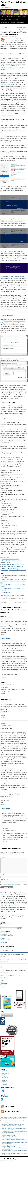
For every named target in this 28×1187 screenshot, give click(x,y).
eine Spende (21, 917)
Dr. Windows (4, 1083)
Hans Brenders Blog (5, 1073)
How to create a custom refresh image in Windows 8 (14, 579)
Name (2, 874)
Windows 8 (18, 597)
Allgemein (14, 595)
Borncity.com (2, 932)
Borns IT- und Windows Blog (6, 934)
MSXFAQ (4, 1078)
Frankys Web (4, 1084)
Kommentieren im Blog (6, 19)
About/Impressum (11, 16)
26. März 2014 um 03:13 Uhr (6, 701)
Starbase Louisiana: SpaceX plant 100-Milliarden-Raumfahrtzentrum (12, 954)
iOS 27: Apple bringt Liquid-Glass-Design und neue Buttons (11, 975)
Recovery (11, 597)
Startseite (3, 16)
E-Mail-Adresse (4, 879)
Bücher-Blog (2, 938)
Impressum (2, 982)
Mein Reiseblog (3, 941)
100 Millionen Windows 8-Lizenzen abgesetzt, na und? (21, 28)
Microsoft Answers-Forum (20, 1118)
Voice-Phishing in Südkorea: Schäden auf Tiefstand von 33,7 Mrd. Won (13, 959)
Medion (7, 597)
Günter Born (17, 36)
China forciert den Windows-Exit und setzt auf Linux (14, 1138)
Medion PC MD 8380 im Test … (10, 568)
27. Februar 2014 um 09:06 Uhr (8, 640)
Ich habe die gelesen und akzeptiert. (15, 884)
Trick (15, 597)
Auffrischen (2, 597)
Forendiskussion (6, 592)
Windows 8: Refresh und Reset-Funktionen (14, 67)
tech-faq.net (4, 1076)
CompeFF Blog (4, 1080)
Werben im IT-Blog (5, 22)
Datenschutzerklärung (21, 16)
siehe (15, 260)
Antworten (2, 634)
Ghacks (3, 1071)
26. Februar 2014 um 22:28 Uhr (7, 618)
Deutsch (4, 923)
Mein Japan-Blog (3, 942)
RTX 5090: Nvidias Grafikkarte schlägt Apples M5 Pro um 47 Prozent (13, 970)
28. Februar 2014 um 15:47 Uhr (7, 684)
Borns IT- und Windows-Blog (13, 3)
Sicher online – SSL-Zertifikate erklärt (5, 28)
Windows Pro (4, 1070)
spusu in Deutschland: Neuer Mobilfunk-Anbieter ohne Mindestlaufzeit (13, 965)
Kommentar (3, 857)
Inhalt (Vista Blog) (20, 22)
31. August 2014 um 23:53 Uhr (9, 830)
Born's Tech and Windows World (6, 935)
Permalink (23, 598)
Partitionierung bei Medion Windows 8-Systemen (13, 570)
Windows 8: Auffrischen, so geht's (8, 84)
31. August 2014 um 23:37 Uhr (6, 725)
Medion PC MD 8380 (5, 127)
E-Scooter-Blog (3, 943)
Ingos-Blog (4, 1074)
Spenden (13, 22)
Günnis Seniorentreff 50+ (5, 939)
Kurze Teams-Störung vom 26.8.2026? (13, 1125)
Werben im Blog (3, 984)
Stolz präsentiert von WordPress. (8, 1160)
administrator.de (5, 1077)
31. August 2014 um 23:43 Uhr (8, 810)
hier (9, 409)
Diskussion (15, 19)
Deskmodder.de (4, 1081)
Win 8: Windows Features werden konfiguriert (13, 564)
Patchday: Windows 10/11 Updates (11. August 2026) (14, 1124)
